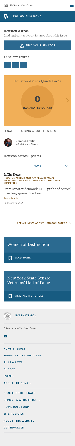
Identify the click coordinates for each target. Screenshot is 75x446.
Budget (9, 369)
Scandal (49, 178)
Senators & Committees (22, 355)
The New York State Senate (21, 6)
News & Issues (14, 349)
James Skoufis (25, 141)
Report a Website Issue (22, 400)
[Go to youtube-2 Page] (6, 336)
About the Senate (17, 383)
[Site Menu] (71, 5)
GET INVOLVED (14, 427)
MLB (28, 178)
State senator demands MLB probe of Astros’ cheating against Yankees (37, 191)
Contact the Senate (19, 393)
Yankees (37, 178)
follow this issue (27, 16)
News (37, 166)
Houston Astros (14, 178)
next (67, 101)
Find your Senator (41, 45)
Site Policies (14, 414)
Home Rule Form (17, 407)
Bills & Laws (13, 362)
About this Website (19, 421)
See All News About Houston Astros (42, 223)
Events (9, 376)
